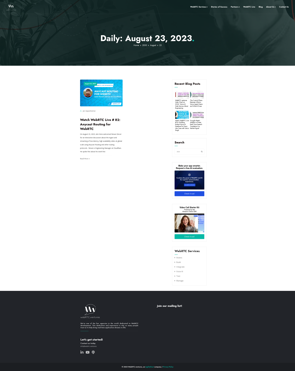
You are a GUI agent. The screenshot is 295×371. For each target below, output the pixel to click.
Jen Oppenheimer (89, 111)
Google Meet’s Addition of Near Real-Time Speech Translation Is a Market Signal (196, 124)
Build (178, 262)
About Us (270, 7)
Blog (261, 7)
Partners (234, 7)
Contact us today (87, 343)
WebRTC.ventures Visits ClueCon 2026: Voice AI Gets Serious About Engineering (181, 104)
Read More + (85, 158)
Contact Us (284, 7)
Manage (179, 280)
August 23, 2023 (90, 84)
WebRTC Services (198, 7)
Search (179, 143)
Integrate (180, 267)
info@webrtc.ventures (88, 346)
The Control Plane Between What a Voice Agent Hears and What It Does (196, 103)
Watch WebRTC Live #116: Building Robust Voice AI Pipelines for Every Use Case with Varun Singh (182, 125)
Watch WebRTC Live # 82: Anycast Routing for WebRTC (100, 124)
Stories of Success (219, 7)
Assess (179, 257)
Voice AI (179, 271)
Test (178, 276)
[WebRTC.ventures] (11, 6)
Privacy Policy (168, 367)
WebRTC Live (249, 7)
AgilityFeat (149, 367)
